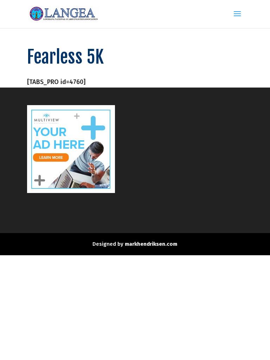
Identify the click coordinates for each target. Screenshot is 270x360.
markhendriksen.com (151, 244)
